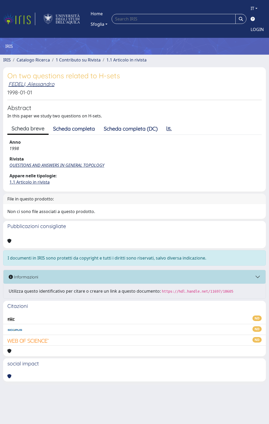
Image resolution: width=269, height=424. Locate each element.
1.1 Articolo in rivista (126, 60)
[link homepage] (19, 19)
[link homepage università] (61, 19)
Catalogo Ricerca (33, 60)
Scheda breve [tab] (28, 128)
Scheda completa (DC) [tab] (131, 128)
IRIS (7, 60)
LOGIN (257, 29)
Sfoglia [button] (97, 24)
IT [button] (252, 8)
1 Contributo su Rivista (78, 60)
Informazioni (25, 277)
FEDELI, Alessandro (31, 84)
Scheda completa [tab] (74, 128)
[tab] (169, 128)
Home (97, 14)
